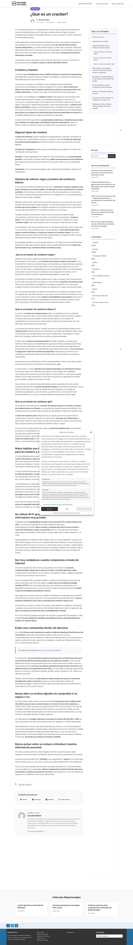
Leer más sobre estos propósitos (64, 504)
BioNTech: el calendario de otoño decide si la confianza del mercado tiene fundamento (102, 212)
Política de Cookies (42, 934)
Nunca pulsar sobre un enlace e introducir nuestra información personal (101, 106)
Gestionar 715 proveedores (49, 504)
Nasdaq (94, 289)
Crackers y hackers (98, 37)
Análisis (94, 262)
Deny (67, 509)
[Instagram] (16, 925)
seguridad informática (60, 60)
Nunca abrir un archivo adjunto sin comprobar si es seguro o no (102, 99)
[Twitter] (12, 925)
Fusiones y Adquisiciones (100, 302)
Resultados (95, 269)
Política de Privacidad (68, 513)
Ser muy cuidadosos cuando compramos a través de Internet (102, 86)
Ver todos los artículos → (36, 831)
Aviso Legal (77, 513)
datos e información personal (38, 762)
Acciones (95, 242)
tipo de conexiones (39, 545)
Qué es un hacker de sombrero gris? (104, 64)
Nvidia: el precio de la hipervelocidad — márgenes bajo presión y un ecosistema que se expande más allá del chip (103, 199)
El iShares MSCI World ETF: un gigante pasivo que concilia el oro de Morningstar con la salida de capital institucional (103, 185)
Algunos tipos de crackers (100, 41)
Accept (49, 509)
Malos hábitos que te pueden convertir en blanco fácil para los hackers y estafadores (102, 70)
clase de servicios (63, 635)
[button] (91, 432)
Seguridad (35, 8)
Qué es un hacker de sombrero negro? (103, 52)
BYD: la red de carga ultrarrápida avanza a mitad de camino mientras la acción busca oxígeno (103, 224)
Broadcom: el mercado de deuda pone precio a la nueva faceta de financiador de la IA (102, 173)
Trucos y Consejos (102, 4)
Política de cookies (57, 513)
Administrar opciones (84, 509)
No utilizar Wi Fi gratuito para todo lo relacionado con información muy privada (103, 79)
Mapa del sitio (41, 938)
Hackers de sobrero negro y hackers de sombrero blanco (101, 46)
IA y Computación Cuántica (100, 276)
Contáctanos (70, 932)
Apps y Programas (118, 4)
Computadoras (97, 282)
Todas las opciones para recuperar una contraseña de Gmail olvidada (100, 907)
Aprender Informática (85, 4)
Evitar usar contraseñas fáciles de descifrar (102, 92)
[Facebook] (8, 925)
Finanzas (95, 249)
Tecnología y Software (99, 256)
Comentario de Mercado (100, 296)
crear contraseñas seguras (50, 650)
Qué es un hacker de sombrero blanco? (102, 59)
